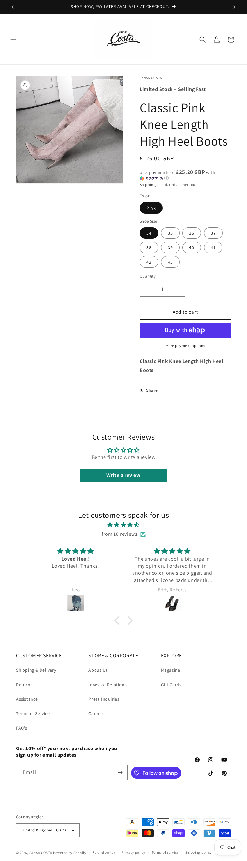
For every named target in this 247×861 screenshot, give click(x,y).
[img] (123, 525)
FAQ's (21, 728)
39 (170, 247)
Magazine (170, 670)
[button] (13, 39)
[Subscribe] (120, 772)
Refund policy (103, 852)
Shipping (148, 184)
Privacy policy (133, 852)
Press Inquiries (103, 699)
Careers (96, 713)
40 (191, 247)
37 (213, 233)
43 (170, 262)
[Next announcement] (234, 7)
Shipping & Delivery (36, 670)
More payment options (185, 345)
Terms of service (165, 852)
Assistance (27, 699)
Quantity (148, 276)
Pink (151, 208)
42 (148, 262)
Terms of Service (33, 713)
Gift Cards (171, 684)
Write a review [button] (123, 475)
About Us (98, 670)
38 (148, 247)
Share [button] (152, 390)
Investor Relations (107, 684)
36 (191, 233)
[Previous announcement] (12, 7)
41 (213, 247)
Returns (24, 684)
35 (170, 233)
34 (148, 233)
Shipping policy (198, 852)
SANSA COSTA (40, 852)
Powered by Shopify (69, 852)
